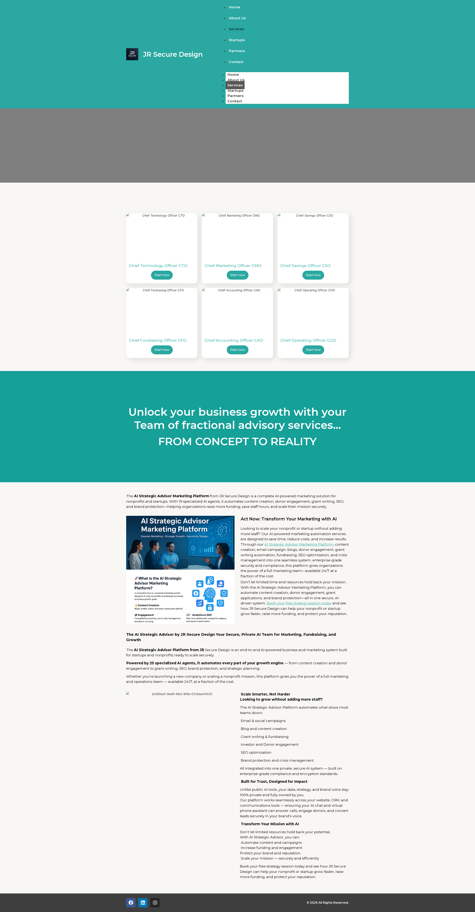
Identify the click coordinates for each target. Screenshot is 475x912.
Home (234, 7)
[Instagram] (155, 902)
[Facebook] (130, 902)
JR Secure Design (173, 54)
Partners (237, 51)
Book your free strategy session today (299, 603)
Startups (237, 40)
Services (236, 29)
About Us (237, 18)
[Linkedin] (143, 902)
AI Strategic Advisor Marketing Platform (298, 544)
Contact (236, 62)
